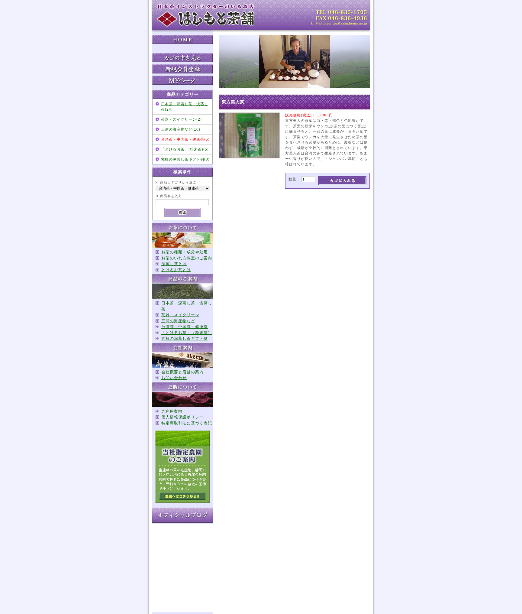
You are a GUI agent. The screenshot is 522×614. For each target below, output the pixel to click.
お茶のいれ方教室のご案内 (186, 258)
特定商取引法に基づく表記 (186, 423)
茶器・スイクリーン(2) (181, 119)
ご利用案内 (171, 411)
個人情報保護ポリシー (182, 417)
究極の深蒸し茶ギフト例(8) (185, 159)
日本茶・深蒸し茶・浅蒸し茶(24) (184, 107)
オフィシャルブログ (182, 515)
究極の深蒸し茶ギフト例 (184, 338)
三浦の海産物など (178, 321)
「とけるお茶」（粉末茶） (186, 332)
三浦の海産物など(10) (180, 129)
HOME (182, 39)
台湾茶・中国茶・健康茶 (184, 326)
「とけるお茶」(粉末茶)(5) (185, 149)
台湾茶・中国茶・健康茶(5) (185, 139)
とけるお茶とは (176, 270)
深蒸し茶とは (174, 264)
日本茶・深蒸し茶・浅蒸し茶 (186, 306)
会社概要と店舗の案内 (182, 372)
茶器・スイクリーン (180, 315)
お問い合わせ (174, 377)
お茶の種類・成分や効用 (184, 252)
